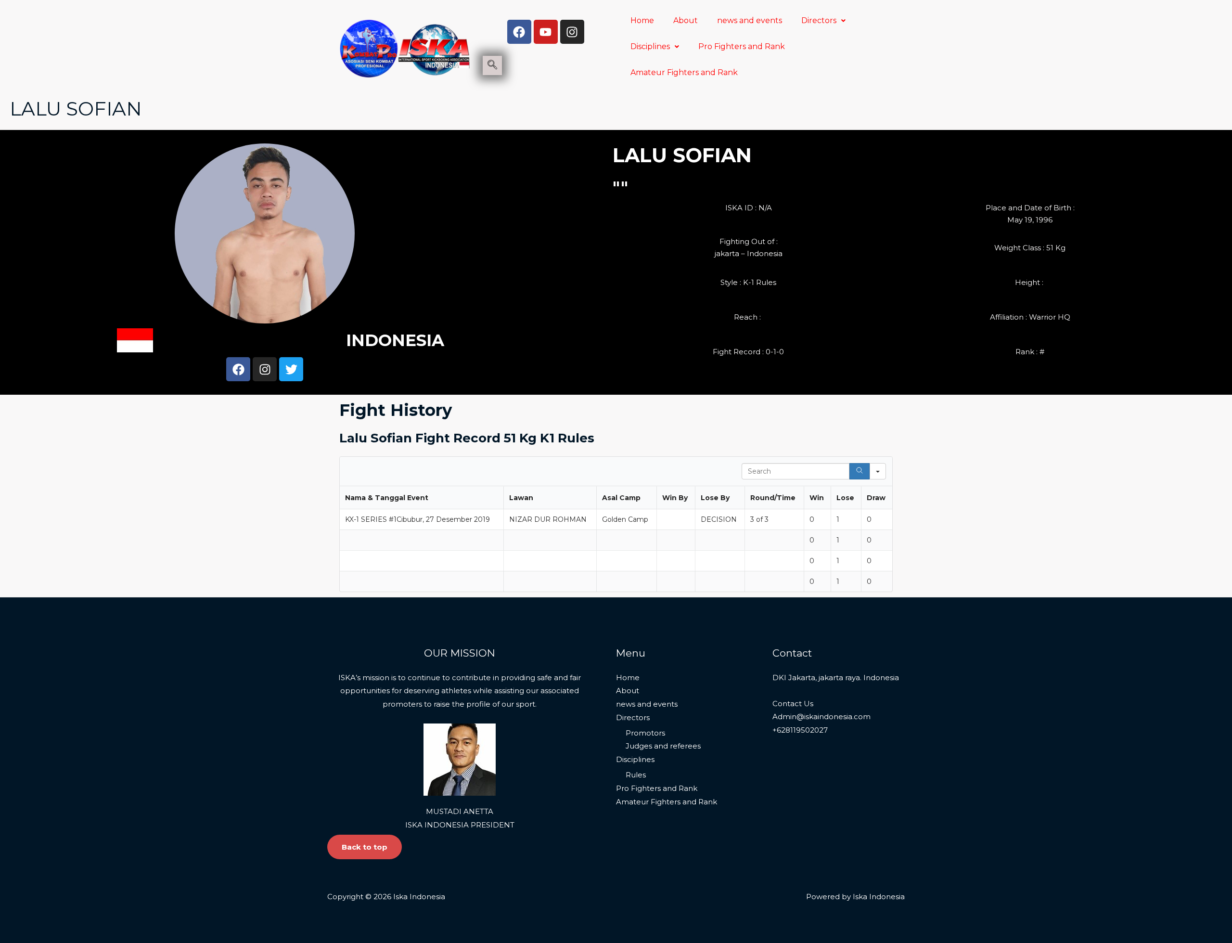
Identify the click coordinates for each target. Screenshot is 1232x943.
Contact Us (792, 703)
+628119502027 (800, 730)
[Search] (859, 471)
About (685, 20)
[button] (823, 21)
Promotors (645, 732)
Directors (818, 20)
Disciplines (650, 46)
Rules (636, 774)
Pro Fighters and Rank (741, 46)
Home (642, 20)
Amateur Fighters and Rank (684, 72)
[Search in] (878, 471)
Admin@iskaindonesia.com (821, 716)
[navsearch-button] (492, 65)
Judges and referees (663, 745)
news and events (749, 20)
